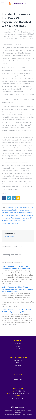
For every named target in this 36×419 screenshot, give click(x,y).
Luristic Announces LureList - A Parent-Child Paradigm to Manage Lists (16, 311)
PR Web (18, 363)
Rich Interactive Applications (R (12, 215)
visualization (6, 223)
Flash (20, 207)
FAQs (18, 346)
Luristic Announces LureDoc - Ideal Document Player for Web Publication (16, 267)
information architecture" (23, 213)
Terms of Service (18, 380)
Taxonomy (13, 220)
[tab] (18, 247)
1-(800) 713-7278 (20, 391)
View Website (9, 236)
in (12, 398)
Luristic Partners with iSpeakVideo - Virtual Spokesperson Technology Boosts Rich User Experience (17, 289)
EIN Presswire (18, 360)
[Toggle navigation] (2, 3)
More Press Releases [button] (11, 262)
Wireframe (14, 223)
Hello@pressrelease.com (20, 393)
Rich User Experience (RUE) (24, 218)
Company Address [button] (10, 255)
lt (22, 398)
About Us (18, 343)
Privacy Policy (18, 377)
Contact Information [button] (11, 247)
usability (20, 220)
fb (16, 398)
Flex (24, 207)
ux (24, 220)
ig (19, 398)
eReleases (18, 365)
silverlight (5, 220)
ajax (16, 207)
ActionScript (10, 207)
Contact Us (18, 349)
